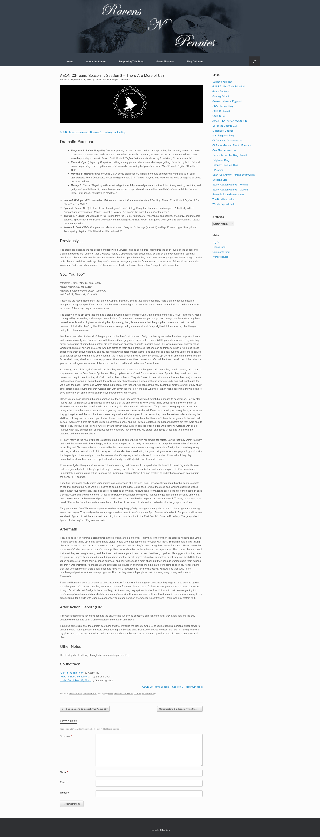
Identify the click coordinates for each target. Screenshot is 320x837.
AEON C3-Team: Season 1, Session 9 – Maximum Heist (172, 686)
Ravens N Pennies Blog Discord (229, 155)
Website (64, 792)
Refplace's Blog (220, 160)
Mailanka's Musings (223, 130)
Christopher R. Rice (105, 79)
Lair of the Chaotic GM (224, 125)
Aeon (110, 693)
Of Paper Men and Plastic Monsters (231, 145)
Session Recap (90, 693)
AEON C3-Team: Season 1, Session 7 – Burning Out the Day (93, 132)
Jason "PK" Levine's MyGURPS (229, 121)
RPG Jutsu (218, 170)
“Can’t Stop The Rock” (72, 672)
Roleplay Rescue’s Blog (225, 165)
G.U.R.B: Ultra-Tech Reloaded (228, 86)
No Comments (123, 79)
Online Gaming (149, 693)
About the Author (96, 61)
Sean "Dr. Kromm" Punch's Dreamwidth (233, 174)
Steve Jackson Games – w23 (228, 194)
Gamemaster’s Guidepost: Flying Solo (180, 708)
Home (69, 61)
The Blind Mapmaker (223, 199)
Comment (66, 736)
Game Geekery (220, 91)
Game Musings (165, 61)
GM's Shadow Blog (222, 106)
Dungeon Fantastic (222, 81)
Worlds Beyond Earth (223, 204)
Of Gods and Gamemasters (227, 140)
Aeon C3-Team (75, 693)
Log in (215, 242)
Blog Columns (195, 61)
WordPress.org (220, 256)
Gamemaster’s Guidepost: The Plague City (85, 708)
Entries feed (218, 247)
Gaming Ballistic (221, 96)
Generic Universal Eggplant (227, 101)
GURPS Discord (221, 111)
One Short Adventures (224, 150)
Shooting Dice (219, 179)
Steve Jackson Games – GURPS (230, 189)
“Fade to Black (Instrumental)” (76, 676)
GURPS (137, 693)
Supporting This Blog (131, 61)
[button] (254, 61)
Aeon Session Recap (123, 693)
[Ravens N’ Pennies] (160, 26)
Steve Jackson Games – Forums (230, 184)
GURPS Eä (218, 116)
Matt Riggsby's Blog (223, 135)
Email (64, 782)
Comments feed (220, 252)
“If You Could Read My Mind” (75, 680)
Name (64, 772)
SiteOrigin (165, 829)
